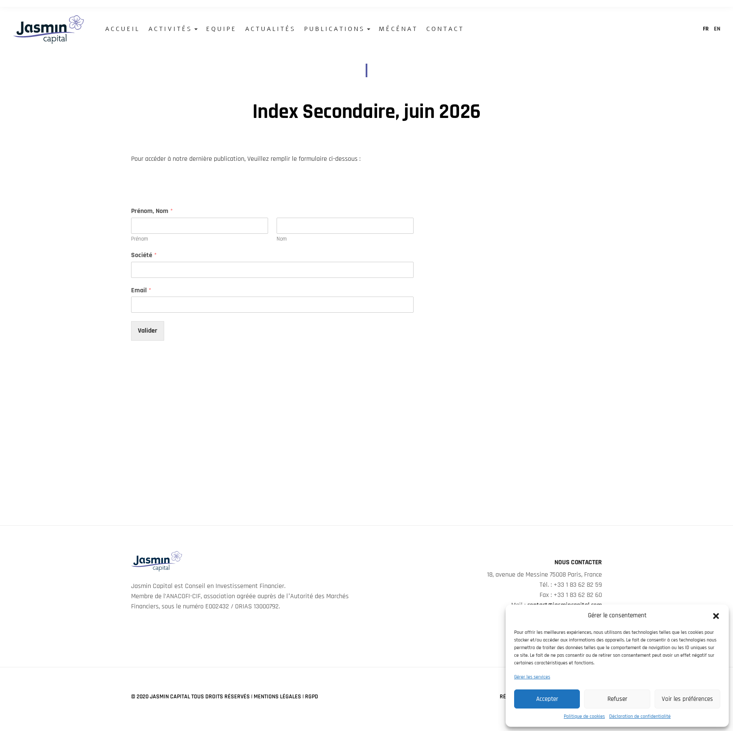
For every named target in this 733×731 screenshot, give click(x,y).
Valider (147, 330)
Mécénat (398, 29)
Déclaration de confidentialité (640, 716)
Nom (282, 238)
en (717, 29)
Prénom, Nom (152, 211)
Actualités (270, 29)
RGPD (311, 696)
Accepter (547, 699)
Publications (334, 29)
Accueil (122, 29)
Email (141, 290)
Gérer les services (532, 677)
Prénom (139, 238)
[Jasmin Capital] (49, 29)
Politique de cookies (584, 716)
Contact (445, 29)
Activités (170, 29)
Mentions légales (277, 696)
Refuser (617, 699)
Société (144, 255)
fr (706, 29)
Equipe (221, 29)
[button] (716, 615)
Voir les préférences (687, 699)
